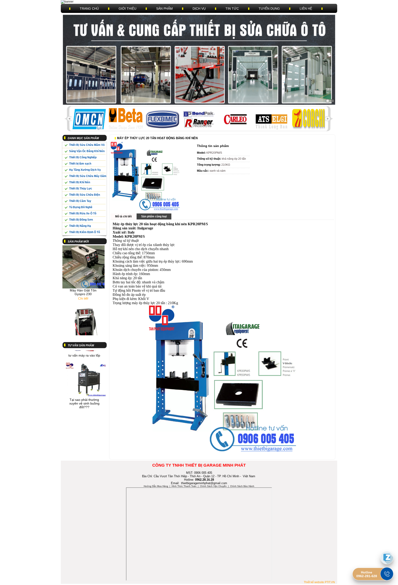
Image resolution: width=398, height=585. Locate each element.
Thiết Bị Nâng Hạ (80, 226)
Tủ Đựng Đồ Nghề (80, 207)
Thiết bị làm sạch (80, 163)
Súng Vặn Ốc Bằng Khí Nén (87, 151)
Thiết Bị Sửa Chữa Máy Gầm (87, 176)
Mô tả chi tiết (123, 216)
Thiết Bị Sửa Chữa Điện (84, 194)
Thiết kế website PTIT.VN (319, 582)
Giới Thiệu (127, 8)
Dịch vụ (199, 8)
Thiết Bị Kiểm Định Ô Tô (84, 232)
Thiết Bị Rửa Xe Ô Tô (82, 213)
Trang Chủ (89, 8)
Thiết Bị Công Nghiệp (83, 157)
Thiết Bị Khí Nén (79, 182)
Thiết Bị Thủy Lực (80, 188)
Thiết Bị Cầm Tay (80, 201)
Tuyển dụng (269, 8)
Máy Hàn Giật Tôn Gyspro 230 (83, 283)
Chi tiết (83, 290)
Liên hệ (306, 8)
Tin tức (232, 8)
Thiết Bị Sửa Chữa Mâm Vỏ (87, 145)
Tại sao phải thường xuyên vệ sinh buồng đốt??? (84, 394)
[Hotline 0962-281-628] (386, 573)
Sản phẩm (164, 8)
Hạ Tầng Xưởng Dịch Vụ (85, 169)
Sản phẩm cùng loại (154, 216)
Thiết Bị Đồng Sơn (81, 219)
